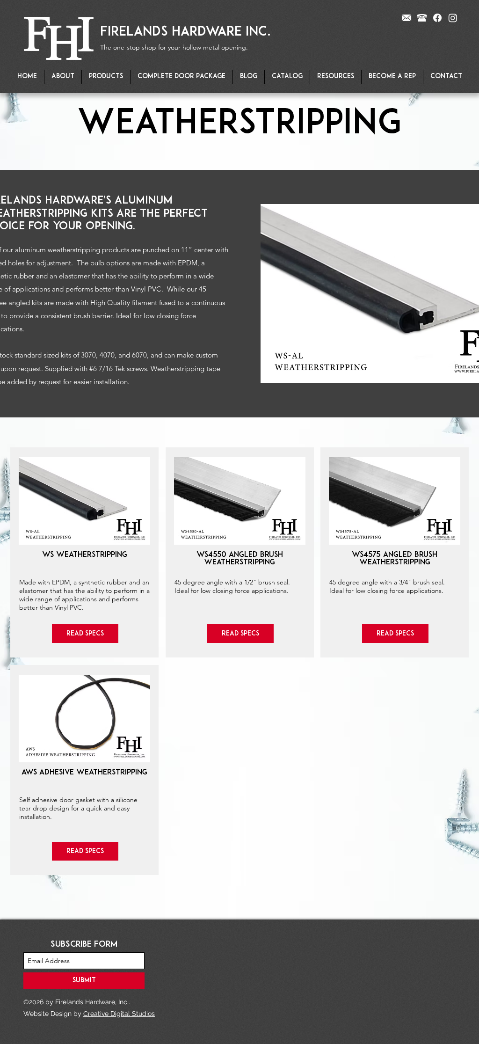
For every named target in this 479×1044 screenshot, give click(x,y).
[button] (106, 77)
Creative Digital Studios (119, 1013)
